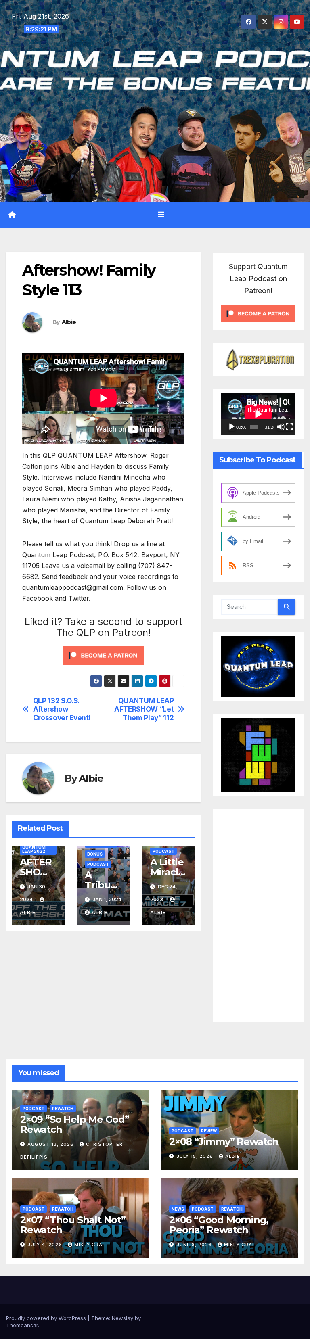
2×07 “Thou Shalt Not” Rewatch (73, 1225)
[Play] (232, 427)
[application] (258, 414)
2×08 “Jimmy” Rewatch (224, 1141)
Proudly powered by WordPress (47, 1318)
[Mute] (281, 427)
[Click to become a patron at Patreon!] (103, 655)
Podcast (98, 864)
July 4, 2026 (45, 1244)
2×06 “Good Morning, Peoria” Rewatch (218, 1225)
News (178, 1209)
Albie (69, 322)
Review (209, 1130)
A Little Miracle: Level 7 (168, 872)
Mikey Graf (89, 1244)
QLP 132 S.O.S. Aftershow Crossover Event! (62, 709)
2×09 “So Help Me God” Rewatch (74, 1124)
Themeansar (22, 1325)
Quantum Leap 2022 (34, 849)
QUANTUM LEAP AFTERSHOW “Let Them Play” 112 (144, 709)
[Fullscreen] (289, 427)
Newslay (122, 1318)
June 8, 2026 (195, 1244)
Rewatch (62, 1108)
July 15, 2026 (195, 1156)
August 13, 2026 (51, 1144)
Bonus (95, 854)
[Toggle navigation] (161, 214)
